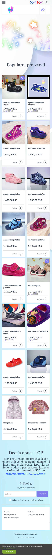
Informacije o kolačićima (9, 548)
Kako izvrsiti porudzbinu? (11, 517)
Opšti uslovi (31, 512)
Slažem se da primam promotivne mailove (27, 500)
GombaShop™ (30, 538)
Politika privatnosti (10, 515)
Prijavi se (42, 494)
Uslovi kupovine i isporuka (36, 515)
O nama (6, 512)
